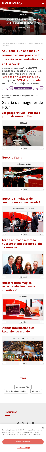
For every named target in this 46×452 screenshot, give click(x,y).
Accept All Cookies (23, 442)
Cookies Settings (23, 448)
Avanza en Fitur (23, 387)
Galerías (23, 14)
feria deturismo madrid (16, 391)
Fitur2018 (36, 391)
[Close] (43, 428)
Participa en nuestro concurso (20, 76)
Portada (5, 43)
